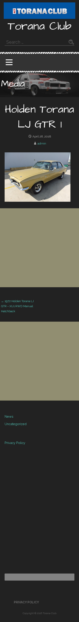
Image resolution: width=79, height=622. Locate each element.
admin (42, 143)
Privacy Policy (15, 443)
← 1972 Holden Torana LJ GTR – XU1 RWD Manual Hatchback (17, 306)
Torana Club (40, 26)
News (9, 416)
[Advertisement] (39, 247)
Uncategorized (16, 424)
